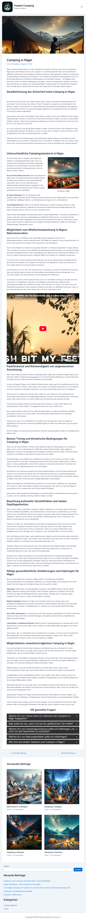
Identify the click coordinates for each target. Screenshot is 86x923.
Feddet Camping (24, 5)
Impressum (57, 917)
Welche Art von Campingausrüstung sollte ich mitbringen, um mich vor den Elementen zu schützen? (42, 730)
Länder (9, 809)
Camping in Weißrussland (13, 895)
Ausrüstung (35, 377)
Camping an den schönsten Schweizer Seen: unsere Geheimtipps (27, 881)
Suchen (6, 866)
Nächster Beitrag (68, 753)
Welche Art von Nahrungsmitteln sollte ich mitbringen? (38, 736)
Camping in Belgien (53, 806)
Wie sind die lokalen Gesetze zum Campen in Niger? (37, 742)
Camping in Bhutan (15, 852)
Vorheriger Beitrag (18, 753)
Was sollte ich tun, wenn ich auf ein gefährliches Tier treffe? (41, 723)
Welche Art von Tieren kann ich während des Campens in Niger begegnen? (40, 717)
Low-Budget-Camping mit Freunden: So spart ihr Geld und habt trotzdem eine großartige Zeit (37, 888)
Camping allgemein (10, 905)
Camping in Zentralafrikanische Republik (18, 891)
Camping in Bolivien (53, 852)
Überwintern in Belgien (17, 806)
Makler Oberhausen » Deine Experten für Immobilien (22, 884)
